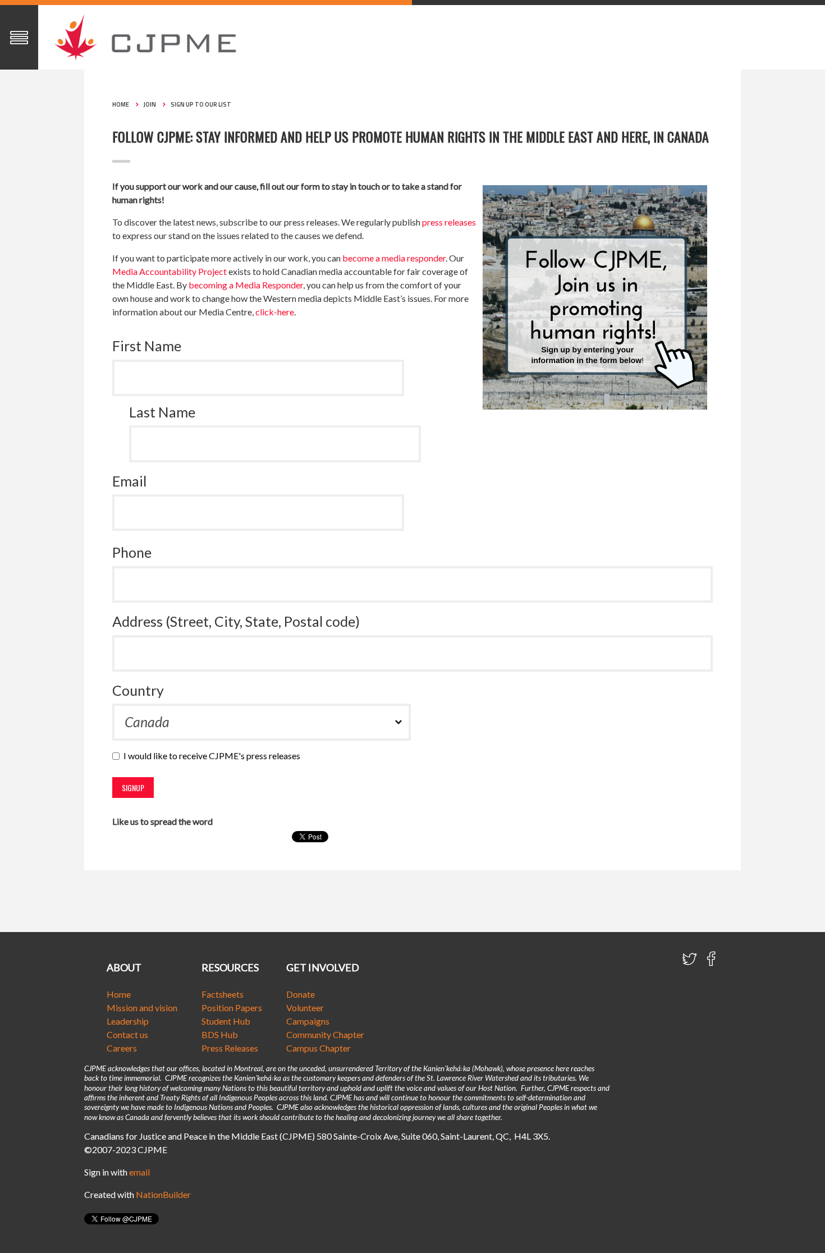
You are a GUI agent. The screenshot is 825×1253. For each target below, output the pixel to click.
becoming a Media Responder (246, 284)
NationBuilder (163, 1194)
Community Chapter (325, 1034)
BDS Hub (219, 1034)
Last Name (162, 411)
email (139, 1172)
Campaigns (307, 1021)
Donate (300, 994)
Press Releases (229, 1048)
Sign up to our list (201, 104)
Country (138, 690)
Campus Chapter (318, 1048)
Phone (132, 552)
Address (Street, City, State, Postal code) (236, 621)
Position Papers (231, 1007)
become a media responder (394, 258)
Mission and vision (142, 1007)
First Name (146, 345)
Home (120, 104)
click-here (274, 311)
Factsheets (222, 994)
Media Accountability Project (169, 271)
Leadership (128, 1021)
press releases (449, 222)
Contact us (127, 1034)
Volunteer (305, 1007)
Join (150, 104)
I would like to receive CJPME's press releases (214, 755)
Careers (122, 1048)
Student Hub (225, 1021)
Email (129, 480)
